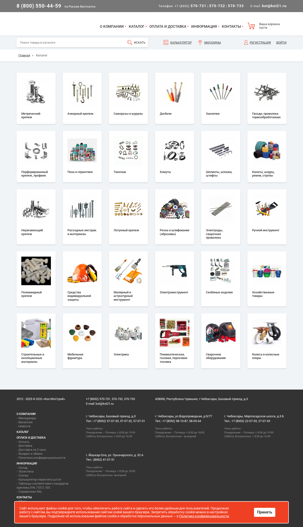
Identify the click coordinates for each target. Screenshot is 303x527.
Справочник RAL (30, 491)
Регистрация (260, 42)
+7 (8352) (190, 6)
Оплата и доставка (167, 26)
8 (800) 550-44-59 (39, 6)
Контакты (231, 26)
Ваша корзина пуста (269, 26)
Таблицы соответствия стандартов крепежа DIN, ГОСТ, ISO (42, 485)
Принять (264, 512)
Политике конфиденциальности (204, 516)
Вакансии (25, 422)
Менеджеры (27, 418)
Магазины (212, 42)
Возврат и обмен (30, 453)
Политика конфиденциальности (42, 457)
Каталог (136, 26)
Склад (22, 467)
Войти (281, 42)
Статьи (23, 475)
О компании (112, 26)
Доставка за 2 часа (32, 449)
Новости (24, 426)
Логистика (26, 471)
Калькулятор (181, 42)
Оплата (23, 442)
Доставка (25, 445)
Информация (204, 26)
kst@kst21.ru (105, 403)
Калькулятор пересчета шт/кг (39, 479)
